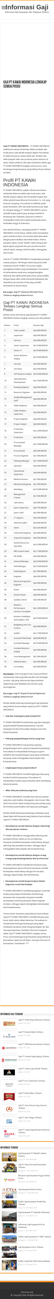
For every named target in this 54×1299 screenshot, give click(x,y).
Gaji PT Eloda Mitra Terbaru (30, 1093)
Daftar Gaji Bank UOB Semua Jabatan (34, 1261)
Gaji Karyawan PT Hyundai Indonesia (34, 1212)
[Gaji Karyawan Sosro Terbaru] (9, 1252)
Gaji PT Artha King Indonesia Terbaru (34, 1020)
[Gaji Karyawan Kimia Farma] (9, 1193)
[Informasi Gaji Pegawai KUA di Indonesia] (9, 1228)
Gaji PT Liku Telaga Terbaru (30, 1117)
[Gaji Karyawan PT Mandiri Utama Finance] (9, 1156)
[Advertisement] (27, 53)
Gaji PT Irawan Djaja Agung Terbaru (33, 1056)
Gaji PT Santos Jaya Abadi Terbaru (33, 1068)
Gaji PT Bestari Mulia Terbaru (30, 1032)
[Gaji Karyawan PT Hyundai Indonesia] (9, 1216)
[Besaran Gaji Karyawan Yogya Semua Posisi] (9, 1180)
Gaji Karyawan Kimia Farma (29, 1189)
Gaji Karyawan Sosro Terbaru (30, 1247)
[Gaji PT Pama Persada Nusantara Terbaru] (9, 1167)
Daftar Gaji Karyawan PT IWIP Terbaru (34, 1237)
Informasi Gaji (27, 7)
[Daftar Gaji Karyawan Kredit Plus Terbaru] (9, 1204)
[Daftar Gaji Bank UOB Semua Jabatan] (9, 1265)
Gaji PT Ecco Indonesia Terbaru (31, 1081)
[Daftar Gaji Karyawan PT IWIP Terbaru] (9, 1239)
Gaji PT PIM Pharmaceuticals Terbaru (34, 1044)
